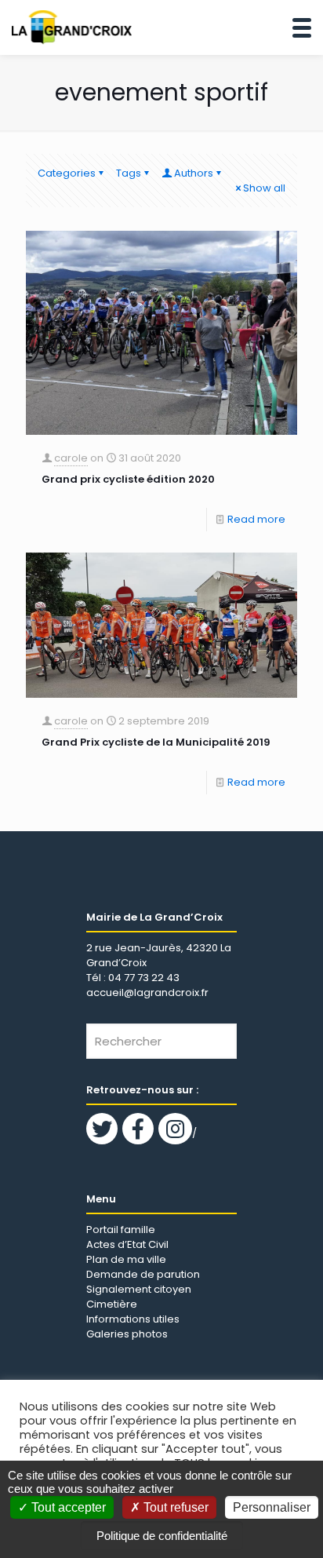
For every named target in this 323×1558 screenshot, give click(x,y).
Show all (264, 188)
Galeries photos (127, 1333)
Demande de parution (143, 1274)
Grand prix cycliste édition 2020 (128, 479)
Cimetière (111, 1304)
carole (71, 458)
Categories (67, 173)
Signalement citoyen (138, 1289)
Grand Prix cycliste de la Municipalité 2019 (156, 742)
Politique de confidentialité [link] (161, 1535)
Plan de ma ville (126, 1259)
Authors (193, 173)
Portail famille (120, 1229)
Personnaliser (271, 1507)
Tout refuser (174, 1507)
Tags (128, 173)
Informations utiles (133, 1319)
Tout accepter (67, 1507)
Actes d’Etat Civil (127, 1244)
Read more (256, 519)
